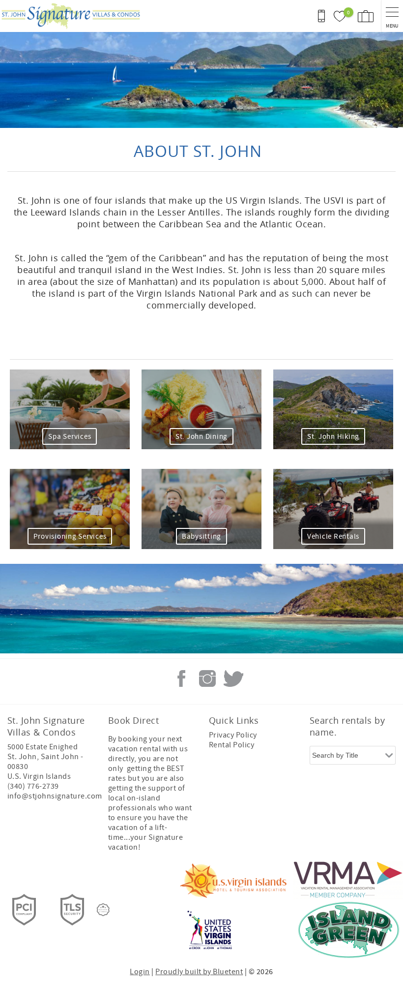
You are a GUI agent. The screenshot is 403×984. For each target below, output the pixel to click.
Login (139, 972)
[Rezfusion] (103, 909)
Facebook (181, 678)
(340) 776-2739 (33, 786)
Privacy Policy (233, 735)
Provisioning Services (70, 536)
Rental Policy (231, 745)
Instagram (207, 678)
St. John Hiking (333, 436)
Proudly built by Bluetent (199, 972)
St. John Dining (201, 436)
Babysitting (201, 536)
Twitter (233, 678)
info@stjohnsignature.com (54, 796)
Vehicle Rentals (333, 536)
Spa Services (69, 436)
